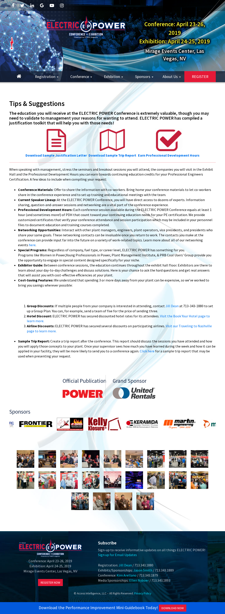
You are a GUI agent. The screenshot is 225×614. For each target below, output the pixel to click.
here (32, 245)
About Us (171, 76)
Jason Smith (142, 570)
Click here (147, 351)
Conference (80, 76)
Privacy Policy (142, 593)
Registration (45, 76)
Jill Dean (172, 306)
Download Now (172, 608)
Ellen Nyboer (139, 580)
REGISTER (200, 76)
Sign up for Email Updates (117, 555)
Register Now (50, 582)
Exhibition (112, 76)
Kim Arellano (126, 575)
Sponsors (143, 76)
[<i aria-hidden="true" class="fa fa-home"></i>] (19, 76)
